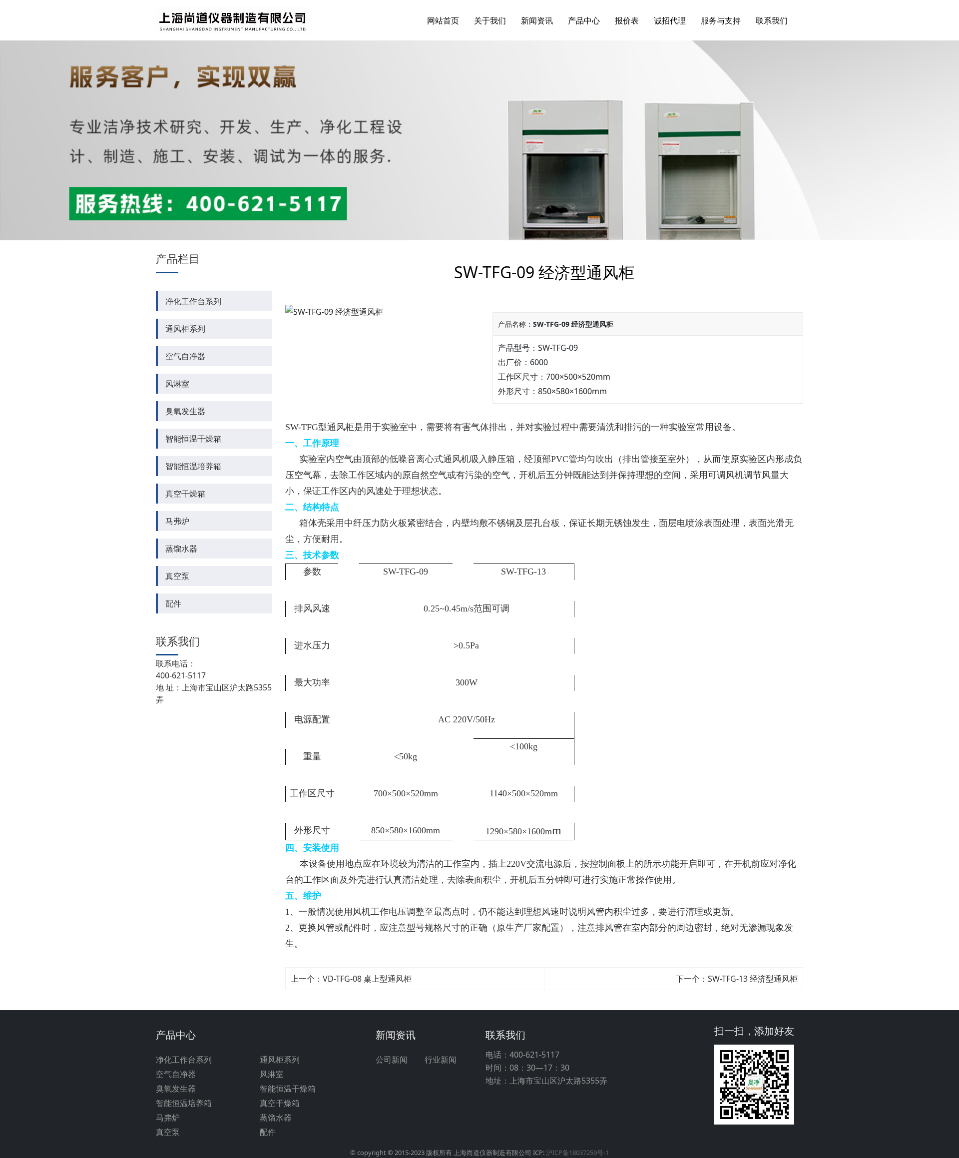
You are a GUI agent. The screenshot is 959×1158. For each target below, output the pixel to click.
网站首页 (443, 20)
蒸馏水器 (181, 548)
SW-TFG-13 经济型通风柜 (753, 978)
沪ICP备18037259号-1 (577, 1152)
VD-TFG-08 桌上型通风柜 (367, 978)
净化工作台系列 (193, 301)
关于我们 (490, 20)
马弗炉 (177, 521)
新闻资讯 (537, 20)
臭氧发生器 (185, 411)
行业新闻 (441, 1059)
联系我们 (772, 20)
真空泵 (177, 576)
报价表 (627, 20)
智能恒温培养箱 (193, 466)
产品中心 (584, 20)
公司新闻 (392, 1059)
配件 (173, 603)
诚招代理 (670, 20)
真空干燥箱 (185, 493)
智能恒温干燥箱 (193, 438)
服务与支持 (721, 20)
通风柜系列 (185, 328)
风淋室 (177, 383)
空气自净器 (185, 356)
